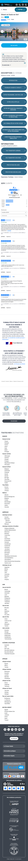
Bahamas (7, 531)
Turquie (6, 720)
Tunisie (6, 667)
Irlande (6, 474)
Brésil (6, 570)
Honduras (7, 547)
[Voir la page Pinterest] (12, 729)
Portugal (7, 451)
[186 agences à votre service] (20, 5)
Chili (6, 572)
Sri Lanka (7, 614)
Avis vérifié (5, 222)
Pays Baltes (6, 485)
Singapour (7, 600)
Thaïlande (7, 601)
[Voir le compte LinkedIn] (23, 729)
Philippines (7, 598)
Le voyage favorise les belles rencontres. (14, 398)
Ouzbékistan (8, 637)
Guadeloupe (8, 544)
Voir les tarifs (14, 45)
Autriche (7, 457)
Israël (6, 713)
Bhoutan (7, 607)
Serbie (6, 505)
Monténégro (8, 502)
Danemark (7, 470)
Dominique (7, 538)
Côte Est (7, 520)
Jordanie (7, 715)
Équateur (7, 576)
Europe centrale (7, 453)
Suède (6, 482)
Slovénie (7, 507)
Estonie (6, 487)
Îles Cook (7, 648)
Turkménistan (8, 639)
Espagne (7, 443)
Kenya (6, 682)
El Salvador (7, 540)
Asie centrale (6, 628)
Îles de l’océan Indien (8, 696)
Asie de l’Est (6, 616)
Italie (6, 448)
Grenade (7, 542)
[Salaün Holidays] (8, 5)
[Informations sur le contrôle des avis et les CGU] (21, 195)
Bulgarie (7, 498)
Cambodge (7, 591)
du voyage (11, 73)
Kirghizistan (8, 635)
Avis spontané (5, 297)
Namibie (7, 676)
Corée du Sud (8, 620)
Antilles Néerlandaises (10, 530)
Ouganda (7, 684)
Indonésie (7, 593)
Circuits (7, 381)
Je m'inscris (14, 738)
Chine (6, 619)
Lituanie (7, 490)
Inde (6, 609)
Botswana (7, 671)
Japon (6, 622)
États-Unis (7, 518)
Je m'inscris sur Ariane (19, 364)
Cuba (6, 537)
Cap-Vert (7, 690)
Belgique (7, 469)
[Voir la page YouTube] (16, 729)
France (6, 444)
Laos (6, 594)
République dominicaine (11, 556)
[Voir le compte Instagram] (19, 729)
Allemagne (7, 456)
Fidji (6, 646)
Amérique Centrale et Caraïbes (10, 526)
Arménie (7, 630)
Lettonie (7, 489)
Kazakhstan (8, 633)
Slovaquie (7, 464)
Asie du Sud (6, 605)
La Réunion (7, 700)
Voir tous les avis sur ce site (14, 197)
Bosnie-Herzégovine (10, 496)
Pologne (7, 461)
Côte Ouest (8, 522)
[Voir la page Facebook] (5, 729)
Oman (6, 716)
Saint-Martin (8, 559)
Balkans (5, 492)
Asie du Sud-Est (7, 587)
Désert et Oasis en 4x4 (10, 15)
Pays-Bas (7, 479)
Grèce (6, 446)
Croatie (6, 500)
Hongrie (6, 459)
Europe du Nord (7, 466)
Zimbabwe (7, 678)
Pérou (6, 577)
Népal (6, 613)
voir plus (9, 230)
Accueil (3, 381)
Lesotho (7, 675)
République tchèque (10, 463)
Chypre (6, 441)
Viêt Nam (7, 603)
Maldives (7, 611)
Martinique (7, 551)
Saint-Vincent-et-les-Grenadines (12, 561)
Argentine (7, 567)
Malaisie (7, 596)
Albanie (6, 495)
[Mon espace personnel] (23, 5)
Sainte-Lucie (8, 563)
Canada (6, 517)
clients (6, 183)
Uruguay (7, 579)
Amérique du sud (7, 565)
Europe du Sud (6, 439)
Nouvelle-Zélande (9, 652)
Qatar (6, 718)
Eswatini (7, 673)
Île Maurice (7, 698)
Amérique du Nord (7, 515)
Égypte (6, 663)
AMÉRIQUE (5, 512)
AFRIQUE (4, 658)
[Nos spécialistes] (17, 5)
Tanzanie (7, 686)
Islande (6, 476)
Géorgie (6, 632)
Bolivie (6, 569)
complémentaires (9, 145)
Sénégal (7, 694)
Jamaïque (7, 549)
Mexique (7, 524)
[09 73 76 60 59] (26, 5)
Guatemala (7, 545)
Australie (7, 645)
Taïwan (6, 626)
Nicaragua (7, 552)
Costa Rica (7, 535)
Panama (7, 554)
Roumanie (7, 503)
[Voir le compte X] (8, 729)
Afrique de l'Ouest (7, 688)
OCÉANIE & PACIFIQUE (8, 642)
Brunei (6, 589)
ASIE (3, 584)
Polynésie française (9, 653)
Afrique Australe (7, 669)
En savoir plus (14, 421)
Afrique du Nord (7, 661)
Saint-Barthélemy (9, 557)
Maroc (11, 381)
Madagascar (8, 702)
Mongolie (7, 624)
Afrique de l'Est (6, 680)
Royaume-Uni (8, 481)
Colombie (7, 574)
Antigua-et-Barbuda (9, 528)
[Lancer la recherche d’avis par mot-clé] (26, 215)
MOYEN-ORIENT (7, 707)
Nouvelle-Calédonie (9, 650)
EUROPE (4, 436)
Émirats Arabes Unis (10, 711)
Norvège (7, 477)
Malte (6, 450)
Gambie (6, 692)
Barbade (7, 533)
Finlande (7, 472)
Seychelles (7, 703)
